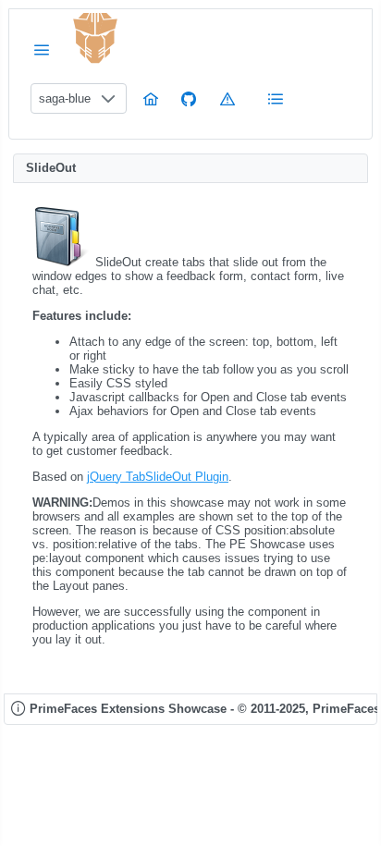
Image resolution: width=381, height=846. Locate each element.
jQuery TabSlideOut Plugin (157, 477)
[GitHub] (188, 98)
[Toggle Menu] (41, 49)
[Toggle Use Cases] (275, 98)
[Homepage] (150, 98)
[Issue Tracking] (227, 98)
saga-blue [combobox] (65, 98)
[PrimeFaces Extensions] (95, 38)
